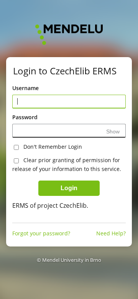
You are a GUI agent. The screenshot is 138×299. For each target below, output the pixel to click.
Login (69, 188)
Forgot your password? (41, 233)
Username (25, 88)
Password (25, 117)
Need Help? (111, 233)
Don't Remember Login (52, 146)
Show (113, 131)
